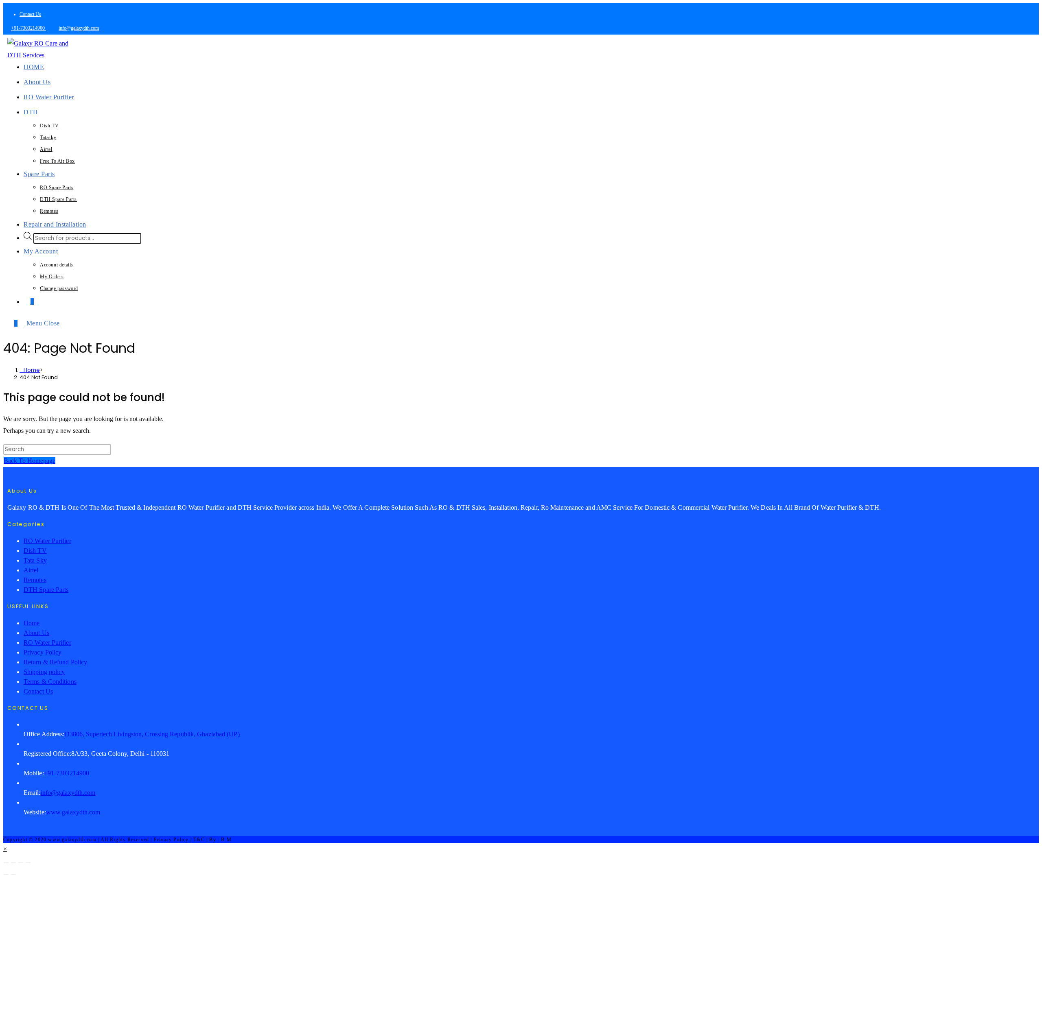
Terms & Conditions (50, 681)
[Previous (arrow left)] (6, 874)
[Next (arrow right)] (13, 874)
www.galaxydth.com (73, 812)
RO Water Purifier (47, 540)
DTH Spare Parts (46, 589)
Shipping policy (44, 671)
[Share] (21, 863)
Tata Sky (35, 560)
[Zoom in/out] (6, 863)
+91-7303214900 (28, 28)
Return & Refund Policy (55, 662)
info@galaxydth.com (79, 28)
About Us (36, 632)
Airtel (31, 570)
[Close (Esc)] (28, 863)
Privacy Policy (42, 652)
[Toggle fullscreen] (13, 863)
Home (31, 623)
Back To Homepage (29, 460)
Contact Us (30, 14)
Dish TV (35, 550)
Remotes (35, 579)
